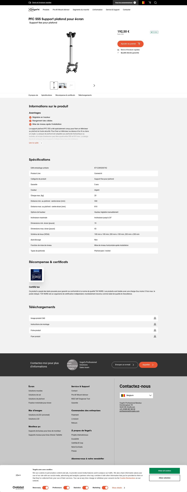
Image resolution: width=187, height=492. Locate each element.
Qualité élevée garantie (130, 53)
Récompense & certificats (65, 95)
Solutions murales (35, 391)
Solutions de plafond (36, 399)
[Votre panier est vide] (149, 2)
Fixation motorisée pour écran (40, 403)
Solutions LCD (34, 419)
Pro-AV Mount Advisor (79, 395)
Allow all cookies (164, 471)
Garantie (74, 403)
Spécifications (46, 95)
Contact (74, 391)
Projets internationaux (79, 435)
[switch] (66, 487)
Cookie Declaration (127, 478)
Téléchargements (85, 95)
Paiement (75, 415)
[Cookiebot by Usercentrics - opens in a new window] (18, 487)
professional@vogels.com (129, 411)
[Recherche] (142, 3)
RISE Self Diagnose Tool (80, 399)
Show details (117, 488)
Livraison (74, 419)
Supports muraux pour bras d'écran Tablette (45, 435)
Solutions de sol (35, 395)
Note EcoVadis (77, 447)
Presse (74, 451)
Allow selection (164, 478)
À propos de (33, 95)
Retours (74, 423)
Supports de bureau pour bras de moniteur (45, 431)
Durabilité (75, 439)
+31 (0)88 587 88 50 (127, 409)
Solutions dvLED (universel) (39, 415)
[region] (71, 53)
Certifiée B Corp (77, 443)
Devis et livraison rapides (41, 3)
